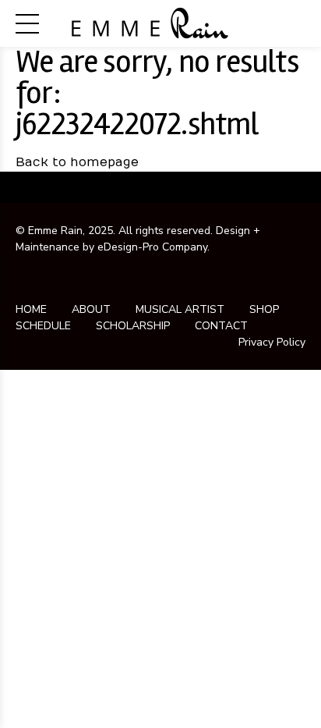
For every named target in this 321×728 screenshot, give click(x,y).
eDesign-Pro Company (152, 247)
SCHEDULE (43, 325)
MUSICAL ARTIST (180, 309)
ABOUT (91, 309)
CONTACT (221, 325)
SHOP (264, 309)
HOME (31, 309)
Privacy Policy (271, 342)
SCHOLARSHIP (133, 325)
